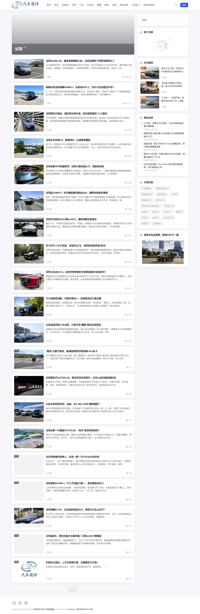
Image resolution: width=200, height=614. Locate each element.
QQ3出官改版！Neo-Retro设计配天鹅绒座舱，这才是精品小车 (163, 166)
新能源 (65, 5)
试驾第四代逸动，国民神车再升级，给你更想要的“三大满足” (77, 113)
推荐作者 (162, 194)
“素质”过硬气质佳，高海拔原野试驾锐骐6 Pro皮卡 (72, 351)
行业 (81, 5)
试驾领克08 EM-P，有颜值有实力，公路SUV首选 (72, 586)
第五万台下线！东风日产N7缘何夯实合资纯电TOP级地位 (173, 70)
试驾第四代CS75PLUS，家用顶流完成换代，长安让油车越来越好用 (81, 377)
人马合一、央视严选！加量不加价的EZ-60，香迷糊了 (172, 99)
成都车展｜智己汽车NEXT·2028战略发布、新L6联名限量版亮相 (164, 145)
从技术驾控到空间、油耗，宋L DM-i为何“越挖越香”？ (73, 404)
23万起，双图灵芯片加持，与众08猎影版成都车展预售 (163, 125)
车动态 (90, 5)
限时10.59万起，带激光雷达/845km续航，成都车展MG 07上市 (164, 155)
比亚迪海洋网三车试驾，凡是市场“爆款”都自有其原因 (73, 325)
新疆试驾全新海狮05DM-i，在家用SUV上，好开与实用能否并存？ (80, 87)
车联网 (157, 223)
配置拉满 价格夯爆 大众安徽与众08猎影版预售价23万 (164, 135)
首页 (49, 5)
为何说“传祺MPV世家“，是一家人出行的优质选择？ (172, 85)
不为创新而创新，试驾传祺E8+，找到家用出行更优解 (73, 298)
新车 (56, 5)
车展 (114, 5)
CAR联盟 (147, 188)
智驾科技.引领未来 (151, 206)
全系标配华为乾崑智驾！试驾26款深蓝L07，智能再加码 (75, 166)
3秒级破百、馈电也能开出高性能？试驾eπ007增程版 (73, 536)
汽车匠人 (136, 5)
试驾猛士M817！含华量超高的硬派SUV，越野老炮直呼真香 (77, 192)
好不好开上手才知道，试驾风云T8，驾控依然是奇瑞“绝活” (76, 245)
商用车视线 (149, 5)
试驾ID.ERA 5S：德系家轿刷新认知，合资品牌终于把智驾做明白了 (80, 61)
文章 (174, 194)
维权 (155, 212)
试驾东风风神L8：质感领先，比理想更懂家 (68, 140)
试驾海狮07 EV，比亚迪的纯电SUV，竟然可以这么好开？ (76, 509)
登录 (184, 5)
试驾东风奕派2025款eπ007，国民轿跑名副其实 (71, 219)
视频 (106, 5)
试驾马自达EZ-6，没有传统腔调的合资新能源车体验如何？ (76, 272)
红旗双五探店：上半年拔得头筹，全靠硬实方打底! (72, 562)
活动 (145, 212)
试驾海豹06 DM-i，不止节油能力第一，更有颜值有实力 (75, 483)
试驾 (99, 5)
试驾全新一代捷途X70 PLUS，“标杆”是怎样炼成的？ (73, 430)
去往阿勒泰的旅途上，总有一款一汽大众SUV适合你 (72, 456)
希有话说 (124, 5)
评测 (74, 5)
